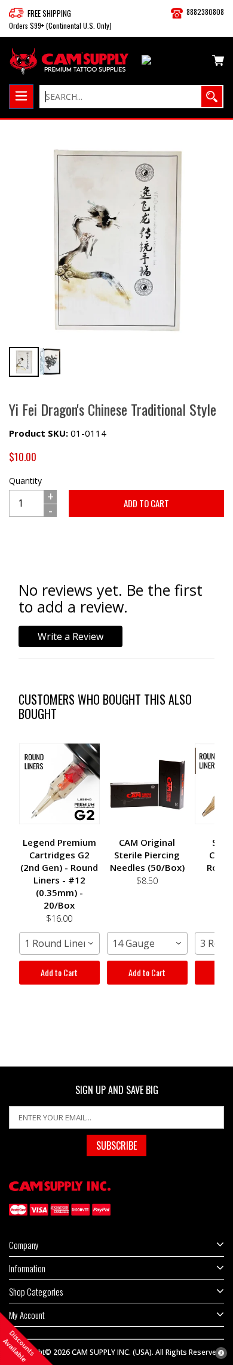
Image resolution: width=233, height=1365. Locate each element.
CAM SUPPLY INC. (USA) (112, 1352)
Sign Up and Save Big (116, 1090)
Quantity (25, 480)
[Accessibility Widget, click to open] (221, 1353)
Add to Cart (59, 972)
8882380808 (205, 12)
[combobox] (59, 943)
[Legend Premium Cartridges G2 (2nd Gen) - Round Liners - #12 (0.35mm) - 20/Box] (59, 783)
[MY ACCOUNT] (172, 62)
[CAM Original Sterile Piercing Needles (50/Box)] (147, 783)
